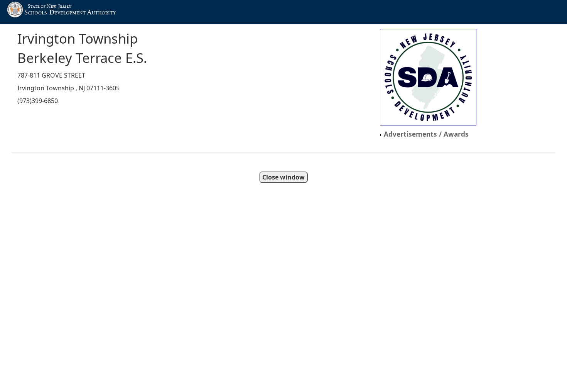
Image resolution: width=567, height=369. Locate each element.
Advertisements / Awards (425, 134)
